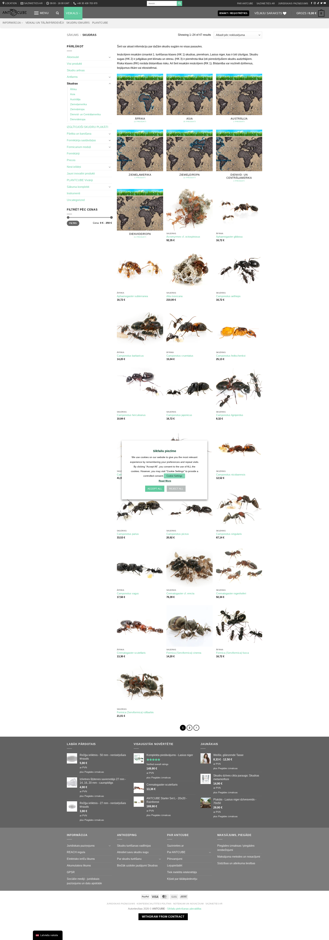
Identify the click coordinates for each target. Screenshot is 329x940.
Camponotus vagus (128, 593)
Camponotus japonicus (179, 415)
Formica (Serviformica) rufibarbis (135, 712)
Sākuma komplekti (78, 186)
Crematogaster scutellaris (131, 652)
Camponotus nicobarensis (230, 474)
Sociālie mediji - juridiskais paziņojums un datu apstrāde (84, 881)
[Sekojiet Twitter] (321, 3)
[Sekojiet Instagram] (315, 3)
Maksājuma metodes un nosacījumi (238, 856)
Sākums (73, 34)
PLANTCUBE (100, 22)
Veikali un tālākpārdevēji (45, 22)
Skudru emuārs (78, 22)
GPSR (71, 872)
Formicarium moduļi (79, 146)
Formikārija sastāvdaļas (81, 140)
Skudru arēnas (76, 70)
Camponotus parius (128, 534)
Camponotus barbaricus (130, 355)
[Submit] (179, 3)
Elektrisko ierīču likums (81, 858)
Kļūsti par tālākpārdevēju (182, 878)
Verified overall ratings (157, 764)
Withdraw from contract (163, 916)
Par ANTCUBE (245, 3)
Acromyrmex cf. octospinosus (183, 236)
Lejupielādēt (174, 865)
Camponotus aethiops (228, 296)
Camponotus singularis (229, 534)
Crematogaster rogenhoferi (231, 593)
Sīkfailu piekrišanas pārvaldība (184, 908)
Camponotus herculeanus (131, 415)
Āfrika (73, 89)
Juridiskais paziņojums (293, 3)
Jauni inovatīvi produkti (81, 173)
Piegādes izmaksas (94, 772)
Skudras (72, 83)
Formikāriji (73, 153)
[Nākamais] (196, 728)
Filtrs (73, 223)
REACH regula (76, 852)
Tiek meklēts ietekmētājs (182, 872)
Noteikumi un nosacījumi (188, 904)
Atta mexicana (174, 296)
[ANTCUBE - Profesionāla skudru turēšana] (15, 12)
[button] (41, 13)
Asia (72, 94)
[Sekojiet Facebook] (311, 3)
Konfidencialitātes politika (154, 904)
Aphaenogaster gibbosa (229, 236)
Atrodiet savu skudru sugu (133, 852)
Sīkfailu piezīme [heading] (164, 451)
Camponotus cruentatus (179, 355)
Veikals (72, 13)
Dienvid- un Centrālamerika (85, 114)
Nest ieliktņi (74, 166)
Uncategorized (76, 199)
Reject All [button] (176, 488)
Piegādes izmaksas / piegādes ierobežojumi (235, 848)
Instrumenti (73, 193)
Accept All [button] (155, 488)
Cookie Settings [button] (174, 476)
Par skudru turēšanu (129, 858)
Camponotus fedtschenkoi (230, 355)
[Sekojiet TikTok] (318, 3)
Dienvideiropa (77, 119)
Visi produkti (74, 63)
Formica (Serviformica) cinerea (183, 652)
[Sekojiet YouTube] (325, 3)
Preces (71, 160)
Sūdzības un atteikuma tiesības (236, 863)
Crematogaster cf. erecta (180, 593)
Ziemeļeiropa (77, 109)
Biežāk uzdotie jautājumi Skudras (137, 865)
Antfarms (72, 76)
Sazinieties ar (266, 3)
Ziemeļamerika (78, 104)
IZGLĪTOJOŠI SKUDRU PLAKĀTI (87, 126)
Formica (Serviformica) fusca (232, 652)
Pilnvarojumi (174, 858)
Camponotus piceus (177, 534)
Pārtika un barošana (79, 133)
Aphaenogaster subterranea (132, 296)
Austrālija (75, 99)
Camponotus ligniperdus (229, 415)
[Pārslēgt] (110, 57)
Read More (165, 481)
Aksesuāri (73, 56)
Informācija (12, 22)
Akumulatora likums (79, 865)
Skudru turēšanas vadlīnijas (134, 845)
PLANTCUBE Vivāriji (80, 180)
